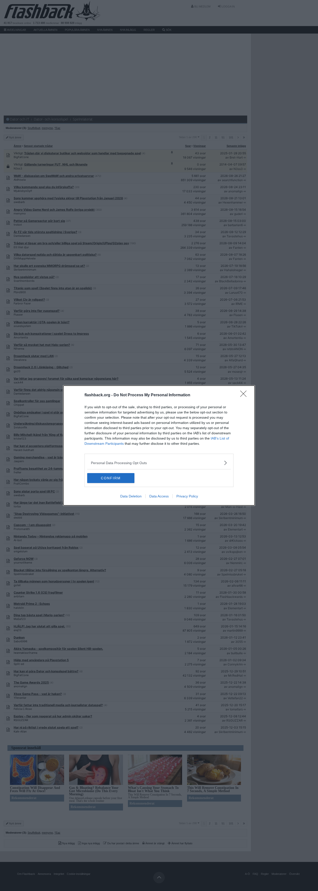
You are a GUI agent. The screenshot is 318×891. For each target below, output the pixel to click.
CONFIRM (111, 478)
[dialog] (159, 445)
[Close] (245, 395)
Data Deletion (131, 496)
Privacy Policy (187, 496)
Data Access (159, 496)
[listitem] (159, 462)
